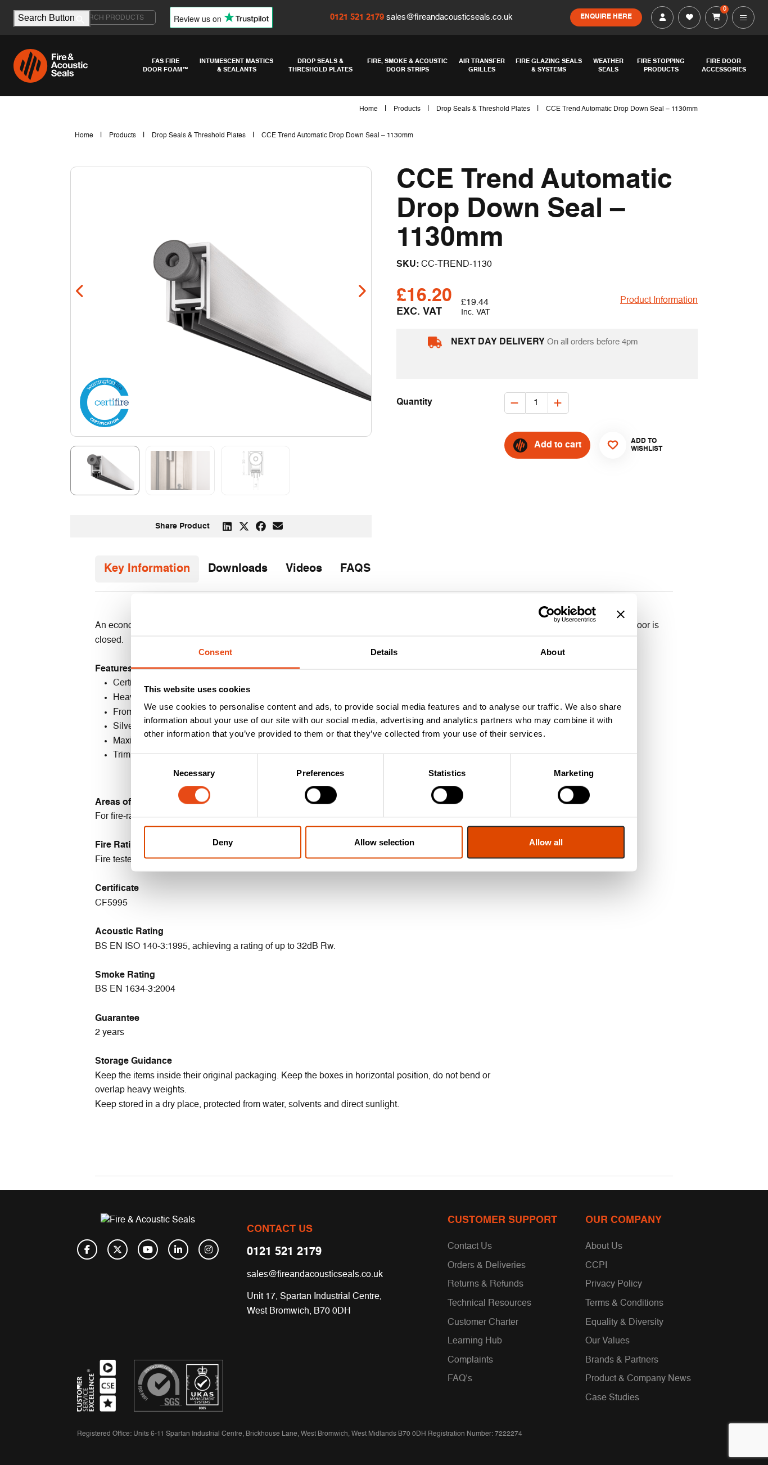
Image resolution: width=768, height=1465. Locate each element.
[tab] (147, 569)
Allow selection (384, 841)
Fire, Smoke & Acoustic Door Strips (407, 65)
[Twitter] (117, 1249)
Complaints (470, 1360)
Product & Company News (638, 1378)
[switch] (321, 795)
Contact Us (470, 1246)
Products (407, 109)
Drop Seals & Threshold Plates (320, 65)
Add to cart (557, 445)
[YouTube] (148, 1249)
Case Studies (612, 1398)
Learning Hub (475, 1341)
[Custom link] (178, 1386)
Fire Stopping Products (661, 65)
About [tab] (552, 651)
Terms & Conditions (624, 1303)
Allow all (546, 841)
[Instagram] (208, 1249)
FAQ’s (460, 1378)
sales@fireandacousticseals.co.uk (449, 17)
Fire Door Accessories (724, 65)
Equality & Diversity (624, 1322)
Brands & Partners (621, 1360)
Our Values (607, 1341)
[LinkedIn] (178, 1249)
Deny (223, 841)
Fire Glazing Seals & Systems (549, 65)
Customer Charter (483, 1322)
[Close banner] (621, 615)
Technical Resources (489, 1303)
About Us (603, 1246)
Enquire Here (606, 17)
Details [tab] (384, 651)
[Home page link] (75, 66)
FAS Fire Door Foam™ (165, 65)
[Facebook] (87, 1249)
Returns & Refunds (485, 1284)
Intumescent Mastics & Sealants (236, 65)
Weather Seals (608, 65)
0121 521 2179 (358, 17)
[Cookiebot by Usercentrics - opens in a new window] (547, 614)
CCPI (596, 1265)
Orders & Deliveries (487, 1265)
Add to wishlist (642, 445)
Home (368, 109)
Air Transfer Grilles (482, 65)
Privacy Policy (613, 1284)
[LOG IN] (662, 17)
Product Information (659, 300)
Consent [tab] (215, 651)
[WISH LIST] (689, 17)
